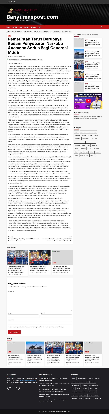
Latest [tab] (78, 35)
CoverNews (59, 411)
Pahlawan (94, 145)
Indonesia (77, 138)
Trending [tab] (94, 35)
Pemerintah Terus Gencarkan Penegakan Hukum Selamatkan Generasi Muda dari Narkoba (56, 239)
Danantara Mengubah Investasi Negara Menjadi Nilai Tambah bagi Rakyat (61, 268)
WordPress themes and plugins (28, 380)
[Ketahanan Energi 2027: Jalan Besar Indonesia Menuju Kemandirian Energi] (39, 257)
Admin (10, 56)
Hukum (26, 27)
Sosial (86, 152)
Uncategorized (84, 155)
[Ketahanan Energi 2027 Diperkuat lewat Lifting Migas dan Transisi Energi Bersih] (79, 53)
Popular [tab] (86, 35)
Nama (10, 313)
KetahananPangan (80, 142)
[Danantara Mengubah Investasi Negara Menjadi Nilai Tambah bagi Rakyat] (62, 257)
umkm (76, 155)
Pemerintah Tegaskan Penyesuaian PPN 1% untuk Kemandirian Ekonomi (23, 239)
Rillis (81, 152)
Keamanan (94, 138)
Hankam (84, 135)
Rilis (76, 152)
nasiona (93, 142)
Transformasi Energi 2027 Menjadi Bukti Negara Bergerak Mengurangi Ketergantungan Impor (52, 390)
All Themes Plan (13, 387)
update (92, 155)
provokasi (96, 148)
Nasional (77, 145)
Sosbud (33, 27)
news (83, 145)
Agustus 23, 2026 (17, 274)
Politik (20, 27)
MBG (88, 142)
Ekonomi (77, 135)
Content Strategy (85, 132)
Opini (39, 27)
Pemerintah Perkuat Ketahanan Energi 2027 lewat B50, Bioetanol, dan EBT (53, 379)
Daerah (94, 132)
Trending (98, 152)
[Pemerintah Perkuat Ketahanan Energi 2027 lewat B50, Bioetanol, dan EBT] (78, 38)
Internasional (86, 138)
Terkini (14, 27)
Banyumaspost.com (32, 17)
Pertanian (83, 148)
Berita (86, 39)
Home (8, 27)
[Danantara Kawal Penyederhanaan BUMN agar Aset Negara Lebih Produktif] (78, 83)
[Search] (101, 27)
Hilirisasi (90, 135)
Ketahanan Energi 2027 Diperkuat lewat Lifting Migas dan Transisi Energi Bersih (54, 384)
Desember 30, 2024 (18, 56)
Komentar (11, 291)
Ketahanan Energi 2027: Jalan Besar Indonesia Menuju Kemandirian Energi (39, 268)
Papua (76, 148)
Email (43, 313)
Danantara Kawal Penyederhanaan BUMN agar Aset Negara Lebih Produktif (53, 401)
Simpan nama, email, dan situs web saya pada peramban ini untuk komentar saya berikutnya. (36, 327)
